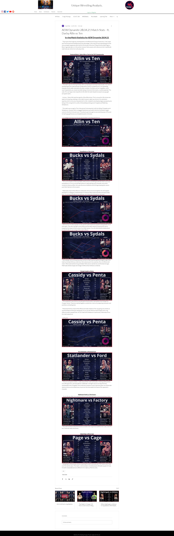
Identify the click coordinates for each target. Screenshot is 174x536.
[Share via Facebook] (62, 479)
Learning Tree (103, 16)
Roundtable (94, 16)
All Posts (57, 16)
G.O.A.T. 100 (76, 16)
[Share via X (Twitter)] (65, 479)
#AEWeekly (85, 16)
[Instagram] (2, 12)
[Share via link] (72, 479)
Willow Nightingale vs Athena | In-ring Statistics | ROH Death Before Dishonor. (109, 504)
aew (63, 471)
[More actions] (111, 26)
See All (117, 488)
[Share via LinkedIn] (69, 479)
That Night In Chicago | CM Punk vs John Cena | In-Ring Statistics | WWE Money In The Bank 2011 (87, 504)
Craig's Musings (66, 16)
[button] (40, 12)
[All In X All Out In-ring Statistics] (65, 496)
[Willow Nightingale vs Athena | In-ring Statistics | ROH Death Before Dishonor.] (109, 496)
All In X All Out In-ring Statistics (65, 504)
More (111, 16)
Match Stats (64, 474)
